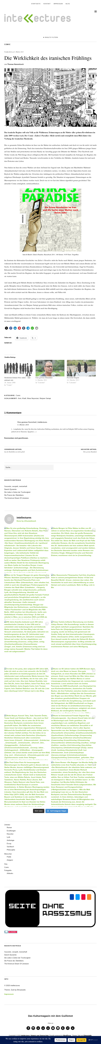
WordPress (67, 1035)
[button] (6, 328)
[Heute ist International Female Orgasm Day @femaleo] (74, 737)
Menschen (8, 854)
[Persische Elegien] (81, 368)
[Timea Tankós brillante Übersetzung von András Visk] (74, 643)
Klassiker (10, 834)
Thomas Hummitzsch (15, 64)
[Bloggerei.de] (10, 933)
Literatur (7, 825)
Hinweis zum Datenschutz (40, 1035)
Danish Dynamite (10, 489)
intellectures (25, 1035)
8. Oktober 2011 (19, 52)
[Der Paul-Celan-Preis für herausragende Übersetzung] (27, 784)
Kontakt (47, 3)
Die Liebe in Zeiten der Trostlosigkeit (17, 492)
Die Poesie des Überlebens (14, 495)
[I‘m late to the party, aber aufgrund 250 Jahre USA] (27, 690)
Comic (7, 44)
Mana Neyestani (33, 398)
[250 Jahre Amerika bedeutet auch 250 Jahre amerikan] (27, 643)
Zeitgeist (10, 860)
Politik (9, 857)
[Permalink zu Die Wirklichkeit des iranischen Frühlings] (50, 126)
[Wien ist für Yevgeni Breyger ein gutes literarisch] (27, 596)
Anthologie (10, 840)
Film (5, 864)
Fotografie (7, 870)
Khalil (24, 398)
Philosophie (11, 850)
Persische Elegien (73, 377)
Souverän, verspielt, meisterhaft (15, 486)
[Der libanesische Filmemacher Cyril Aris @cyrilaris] (74, 596)
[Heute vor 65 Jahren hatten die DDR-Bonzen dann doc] (74, 690)
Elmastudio (88, 1035)
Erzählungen (11, 831)
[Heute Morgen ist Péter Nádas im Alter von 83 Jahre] (74, 550)
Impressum (58, 3)
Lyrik (8, 837)
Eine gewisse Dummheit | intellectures (32, 422)
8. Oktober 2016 (23, 424)
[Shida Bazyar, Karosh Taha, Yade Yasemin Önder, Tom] (27, 737)
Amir (19, 398)
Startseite (36, 3)
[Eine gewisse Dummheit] (50, 368)
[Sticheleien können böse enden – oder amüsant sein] (18, 368)
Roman (9, 827)
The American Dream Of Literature (16, 498)
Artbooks (10, 873)
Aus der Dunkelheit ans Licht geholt (14, 451)
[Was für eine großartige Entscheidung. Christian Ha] (27, 550)
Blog (68, 3)
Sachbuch (10, 847)
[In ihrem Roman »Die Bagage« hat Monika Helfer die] (74, 784)
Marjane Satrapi (45, 398)
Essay (9, 843)
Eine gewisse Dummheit (44, 377)
